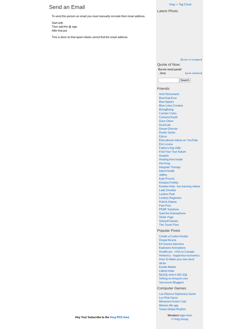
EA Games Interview (171, 244)
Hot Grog (164, 163)
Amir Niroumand (169, 94)
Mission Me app (168, 305)
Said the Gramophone (172, 213)
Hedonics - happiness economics (179, 255)
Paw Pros (165, 205)
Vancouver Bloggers (171, 282)
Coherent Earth (168, 117)
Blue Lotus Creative (171, 105)
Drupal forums (167, 240)
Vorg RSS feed (119, 317)
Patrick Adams (168, 201)
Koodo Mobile (167, 267)
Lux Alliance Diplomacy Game (177, 293)
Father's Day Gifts (170, 147)
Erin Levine (166, 144)
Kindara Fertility (168, 182)
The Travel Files (169, 224)
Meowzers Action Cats (172, 301)
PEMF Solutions (169, 209)
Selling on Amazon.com (173, 278)
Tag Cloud (185, 4)
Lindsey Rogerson (170, 197)
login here (186, 315)
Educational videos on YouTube (178, 140)
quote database (193, 73)
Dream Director (168, 128)
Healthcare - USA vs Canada (176, 251)
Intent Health (167, 170)
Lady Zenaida (167, 190)
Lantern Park (167, 194)
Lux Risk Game (168, 297)
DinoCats (165, 125)
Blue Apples (166, 101)
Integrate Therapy (170, 167)
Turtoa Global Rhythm (172, 309)
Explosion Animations (172, 247)
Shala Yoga (166, 217)
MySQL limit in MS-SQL (173, 274)
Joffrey (163, 174)
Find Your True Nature (172, 151)
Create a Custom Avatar (173, 236)
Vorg (172, 4)
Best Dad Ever (168, 98)
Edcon (163, 136)
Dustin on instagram (191, 59)
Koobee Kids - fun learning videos (179, 186)
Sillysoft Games (168, 221)
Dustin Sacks (167, 132)
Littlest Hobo (166, 270)
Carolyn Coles (168, 113)
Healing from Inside (171, 159)
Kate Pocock (167, 178)
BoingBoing (166, 109)
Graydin (164, 155)
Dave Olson (166, 121)
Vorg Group (181, 319)
